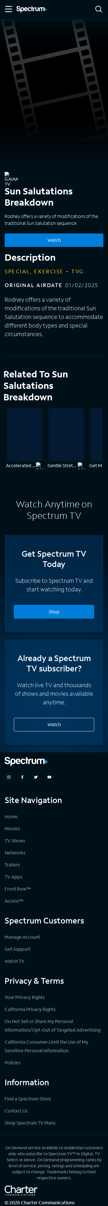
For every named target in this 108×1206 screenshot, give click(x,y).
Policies (12, 1062)
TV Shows (15, 840)
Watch (54, 240)
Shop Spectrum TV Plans (30, 1123)
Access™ (14, 901)
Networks (15, 853)
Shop (54, 612)
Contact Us (16, 1111)
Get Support (18, 949)
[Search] (99, 9)
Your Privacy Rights (25, 997)
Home (11, 816)
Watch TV (14, 961)
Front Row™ (18, 889)
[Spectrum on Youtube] (49, 777)
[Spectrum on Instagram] (9, 777)
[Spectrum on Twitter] (36, 777)
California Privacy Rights (30, 1009)
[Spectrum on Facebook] (22, 777)
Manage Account (22, 937)
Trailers (12, 865)
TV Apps (13, 877)
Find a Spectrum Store (28, 1099)
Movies (12, 828)
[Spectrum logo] (31, 10)
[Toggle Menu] (8, 9)
